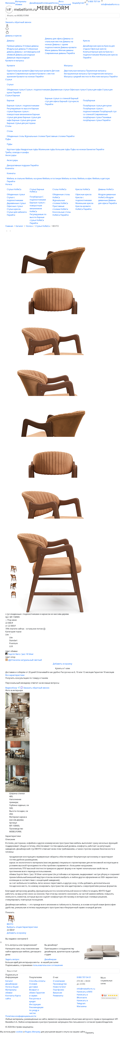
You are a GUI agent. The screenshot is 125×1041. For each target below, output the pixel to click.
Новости (57, 986)
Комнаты (9, 168)
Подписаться (11, 974)
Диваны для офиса (54, 38)
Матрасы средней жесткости (78, 76)
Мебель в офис (84, 178)
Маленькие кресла (109, 54)
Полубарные (36, 196)
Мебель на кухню (33, 178)
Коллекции (47, 3)
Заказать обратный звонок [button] (18, 22)
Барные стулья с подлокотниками (23, 105)
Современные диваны (56, 53)
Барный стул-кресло (69, 101)
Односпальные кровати (18, 70)
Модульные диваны (16, 48)
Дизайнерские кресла (93, 46)
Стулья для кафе (94, 89)
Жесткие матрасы (100, 76)
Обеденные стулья (16, 89)
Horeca (55, 3)
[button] (7, 25)
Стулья (8, 79)
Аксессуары (10, 155)
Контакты (10, 995)
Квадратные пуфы (30, 149)
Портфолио (58, 989)
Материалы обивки (20, 3)
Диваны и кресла (13, 35)
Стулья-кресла (14, 209)
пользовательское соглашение (48, 965)
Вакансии (57, 992)
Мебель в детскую (101, 178)
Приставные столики (56, 136)
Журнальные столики (35, 136)
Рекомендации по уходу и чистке (36, 1010)
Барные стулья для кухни (24, 120)
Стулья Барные (12, 95)
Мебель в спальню (16, 178)
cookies (19, 1031)
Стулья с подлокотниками (38, 89)
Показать (9, 912)
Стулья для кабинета (17, 212)
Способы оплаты (37, 981)
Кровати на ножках (25, 76)
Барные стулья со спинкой (58, 98)
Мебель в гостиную (52, 178)
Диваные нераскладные (18, 57)
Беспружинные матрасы (76, 73)
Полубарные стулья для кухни (97, 105)
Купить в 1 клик (62, 668)
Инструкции (35, 1004)
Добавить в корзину (62, 663)
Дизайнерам (36, 3)
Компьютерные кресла (94, 51)
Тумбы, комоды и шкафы (17, 152)
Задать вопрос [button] (12, 959)
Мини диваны (52, 50)
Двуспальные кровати (41, 70)
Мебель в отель (69, 178)
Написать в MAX (84, 991)
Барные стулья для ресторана (21, 123)
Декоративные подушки (18, 165)
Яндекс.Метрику (32, 1031)
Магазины (10, 3)
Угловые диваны (31, 46)
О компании (59, 981)
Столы (8, 126)
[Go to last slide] (6, 230)
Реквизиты (58, 995)
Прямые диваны (15, 46)
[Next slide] (10, 230)
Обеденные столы (16, 136)
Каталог (9, 981)
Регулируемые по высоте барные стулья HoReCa (38, 217)
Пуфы (8, 139)
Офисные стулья (78, 89)
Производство (60, 984)
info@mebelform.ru (110, 4)
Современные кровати (26, 73)
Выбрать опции (14, 927)
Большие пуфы (63, 149)
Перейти (71, 53)
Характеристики (30, 927)
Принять (90, 1032)
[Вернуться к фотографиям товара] (11, 915)
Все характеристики (14, 675)
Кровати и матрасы (14, 60)
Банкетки (91, 149)
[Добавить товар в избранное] (8, 935)
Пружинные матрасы (96, 70)
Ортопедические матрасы (100, 73)
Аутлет (81, 3)
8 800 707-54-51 (84, 977)
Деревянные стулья (60, 89)
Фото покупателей (65, 3)
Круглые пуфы (14, 149)
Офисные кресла (98, 48)
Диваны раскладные (25, 54)
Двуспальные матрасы (75, 70)
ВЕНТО (10, 924)
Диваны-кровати (68, 47)
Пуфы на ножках (78, 149)
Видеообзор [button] (11, 687)
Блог (64, 986)
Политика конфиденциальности (20, 1016)
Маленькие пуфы (47, 149)
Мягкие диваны (66, 50)
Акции (75, 3)
